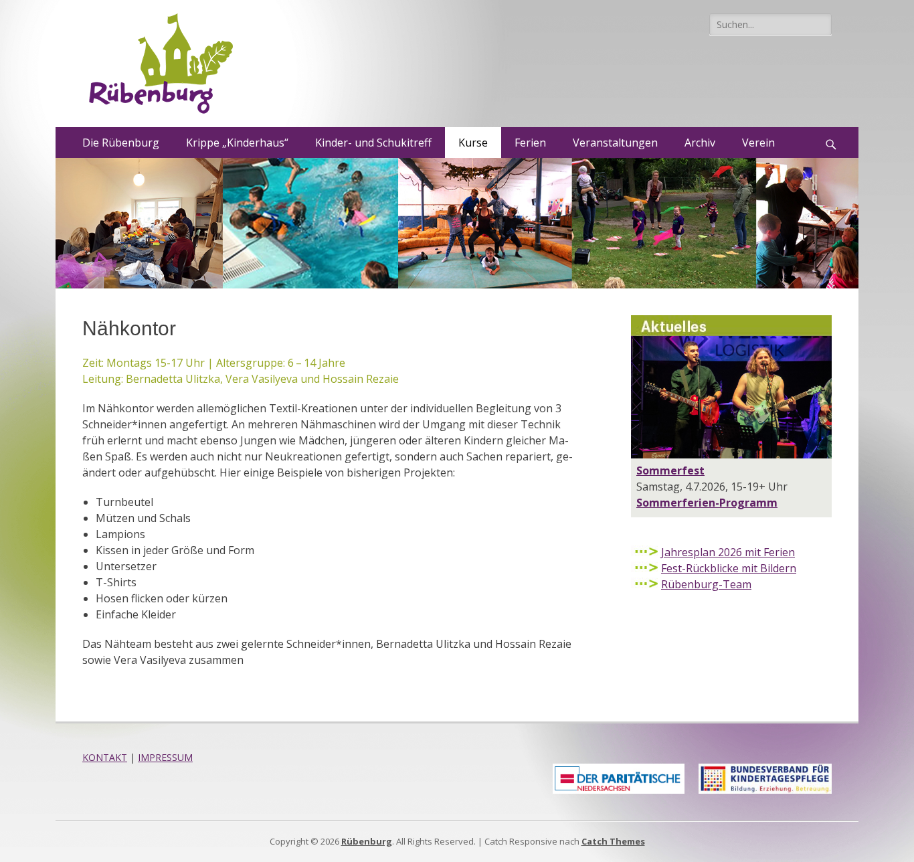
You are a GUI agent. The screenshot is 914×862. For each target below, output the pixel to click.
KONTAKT (104, 757)
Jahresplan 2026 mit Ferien (728, 552)
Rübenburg (366, 841)
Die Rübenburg (120, 142)
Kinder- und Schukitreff (373, 142)
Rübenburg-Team (706, 584)
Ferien (530, 142)
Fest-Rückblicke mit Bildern (728, 568)
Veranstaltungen (615, 142)
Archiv (699, 142)
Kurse (473, 142)
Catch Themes (613, 841)
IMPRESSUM (165, 757)
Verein (758, 142)
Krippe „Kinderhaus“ (237, 142)
